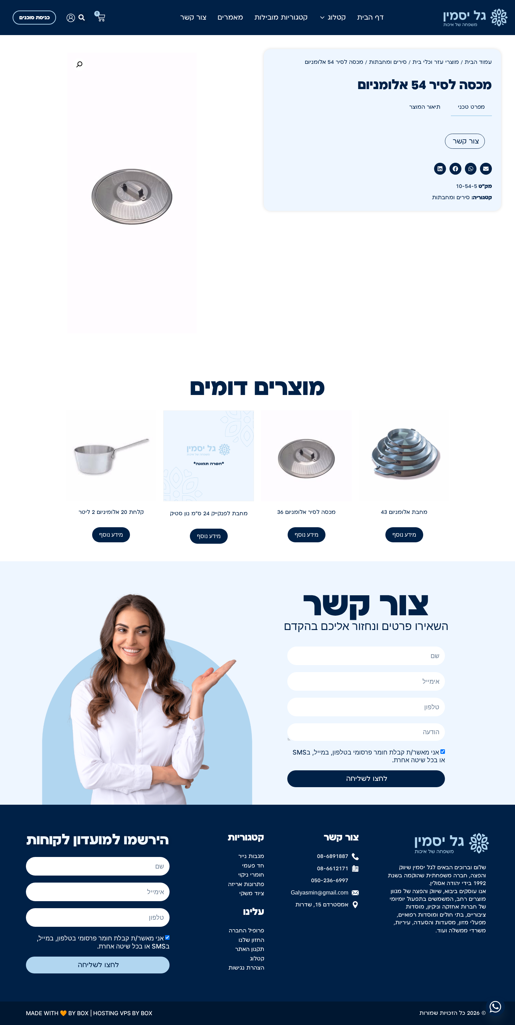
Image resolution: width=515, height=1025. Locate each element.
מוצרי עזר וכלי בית (435, 62)
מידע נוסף (404, 534)
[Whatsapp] (495, 1006)
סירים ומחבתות (388, 62)
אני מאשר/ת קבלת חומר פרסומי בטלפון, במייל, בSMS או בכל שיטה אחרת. (103, 942)
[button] (82, 18)
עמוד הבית (478, 62)
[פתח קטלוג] (322, 17)
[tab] (471, 107)
